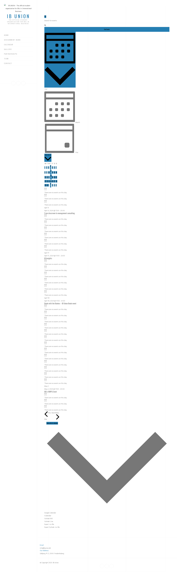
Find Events (107, 29)
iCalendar (47, 515)
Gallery (8, 49)
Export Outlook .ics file (52, 527)
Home (6, 35)
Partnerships (10, 54)
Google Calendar (50, 513)
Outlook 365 (48, 518)
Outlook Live (48, 521)
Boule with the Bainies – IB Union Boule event (60, 303)
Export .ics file (49, 524)
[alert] (106, 191)
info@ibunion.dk (45, 548)
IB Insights (48, 258)
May (57, 413)
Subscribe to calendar (52, 423)
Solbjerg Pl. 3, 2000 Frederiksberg (52, 553)
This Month (52, 413)
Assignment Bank (12, 40)
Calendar (8, 45)
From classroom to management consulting (59, 213)
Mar (45, 419)
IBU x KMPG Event (50, 391)
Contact (8, 63)
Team (6, 59)
